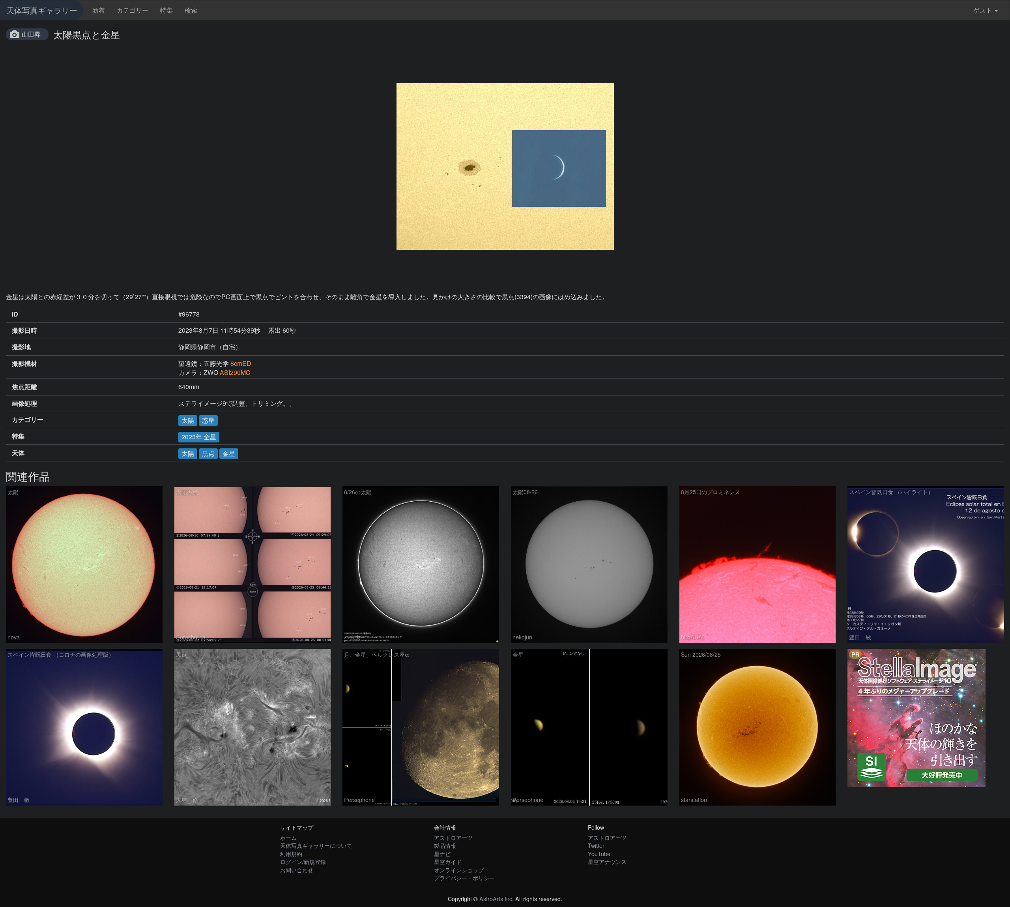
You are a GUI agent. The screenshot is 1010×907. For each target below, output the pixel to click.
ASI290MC (235, 372)
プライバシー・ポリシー (464, 877)
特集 (166, 10)
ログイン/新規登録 (303, 861)
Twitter (596, 845)
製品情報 (445, 845)
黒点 (208, 453)
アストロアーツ (453, 837)
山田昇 (31, 34)
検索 (191, 10)
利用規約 (291, 853)
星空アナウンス (607, 861)
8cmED (240, 363)
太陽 (187, 420)
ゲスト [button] (983, 10)
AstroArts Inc (495, 898)
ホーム (288, 837)
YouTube (599, 853)
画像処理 (24, 403)
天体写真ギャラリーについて (316, 845)
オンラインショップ (459, 870)
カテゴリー (132, 10)
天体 (18, 452)
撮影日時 (24, 330)
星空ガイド (448, 861)
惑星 (208, 420)
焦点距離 (24, 386)
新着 (98, 10)
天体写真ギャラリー (41, 10)
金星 (229, 453)
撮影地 (21, 347)
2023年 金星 (198, 436)
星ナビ (442, 853)
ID (15, 314)
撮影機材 (24, 363)
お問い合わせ (296, 870)
